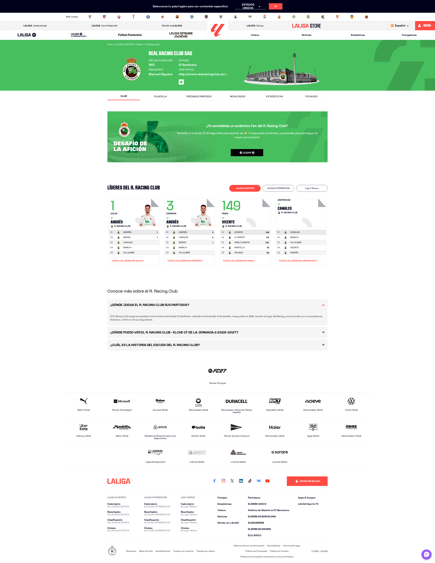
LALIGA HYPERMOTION (278, 188)
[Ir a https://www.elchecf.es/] (162, 16)
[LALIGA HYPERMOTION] (79, 35)
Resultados (237, 96)
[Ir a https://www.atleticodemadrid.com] (104, 16)
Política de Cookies (279, 551)
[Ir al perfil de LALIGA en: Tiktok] (250, 481)
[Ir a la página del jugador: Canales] (314, 212)
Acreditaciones (162, 551)
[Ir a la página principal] (217, 38)
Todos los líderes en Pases (238, 261)
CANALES (128, 242)
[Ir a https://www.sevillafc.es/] (337, 16)
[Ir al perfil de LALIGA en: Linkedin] (241, 481)
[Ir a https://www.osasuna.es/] (118, 16)
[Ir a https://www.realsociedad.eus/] (322, 16)
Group (255, 25)
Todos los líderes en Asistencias (297, 261)
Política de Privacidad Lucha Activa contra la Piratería (266, 557)
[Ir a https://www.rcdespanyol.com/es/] (279, 16)
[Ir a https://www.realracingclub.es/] (235, 16)
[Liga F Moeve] (130, 35)
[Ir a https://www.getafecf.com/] (191, 16)
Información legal (291, 545)
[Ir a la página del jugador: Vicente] (259, 212)
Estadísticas (358, 35)
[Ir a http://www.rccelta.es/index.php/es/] (133, 16)
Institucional (35, 25)
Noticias (306, 35)
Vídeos (255, 35)
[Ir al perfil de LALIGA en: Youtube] (267, 481)
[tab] (245, 188)
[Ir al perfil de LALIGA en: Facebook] (214, 481)
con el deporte (104, 25)
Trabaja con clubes (205, 551)
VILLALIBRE (128, 252)
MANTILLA (239, 247)
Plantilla (160, 96)
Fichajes (311, 96)
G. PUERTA (239, 237)
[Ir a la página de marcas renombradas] (112, 551)
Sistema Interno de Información (249, 545)
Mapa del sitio (146, 551)
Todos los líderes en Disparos (184, 261)
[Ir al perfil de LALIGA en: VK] (259, 481)
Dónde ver (172, 25)
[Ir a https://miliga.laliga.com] (425, 25)
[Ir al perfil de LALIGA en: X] (181, 82)
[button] (27, 35)
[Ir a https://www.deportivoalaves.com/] (148, 16)
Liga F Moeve (311, 188)
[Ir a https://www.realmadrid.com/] (308, 16)
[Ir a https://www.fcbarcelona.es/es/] (177, 16)
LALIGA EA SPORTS (245, 188)
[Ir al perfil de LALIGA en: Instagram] (223, 481)
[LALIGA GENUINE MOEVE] (181, 35)
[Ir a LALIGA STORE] (306, 25)
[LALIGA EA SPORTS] (27, 35)
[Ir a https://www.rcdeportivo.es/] (264, 16)
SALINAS (238, 252)
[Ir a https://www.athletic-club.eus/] (89, 16)
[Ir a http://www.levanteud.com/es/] (206, 16)
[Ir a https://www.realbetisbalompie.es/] (293, 16)
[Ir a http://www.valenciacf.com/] (351, 16)
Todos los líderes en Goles (127, 261)
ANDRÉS (294, 252)
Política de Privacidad (256, 551)
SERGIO (127, 237)
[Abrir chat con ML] (426, 554)
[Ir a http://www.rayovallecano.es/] (250, 16)
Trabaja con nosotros (183, 551)
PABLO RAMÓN (242, 242)
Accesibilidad (273, 545)
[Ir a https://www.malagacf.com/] (220, 16)
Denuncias (131, 551)
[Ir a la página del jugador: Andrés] (147, 212)
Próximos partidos (199, 96)
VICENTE (294, 247)
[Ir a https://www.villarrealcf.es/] (366, 16)
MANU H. (127, 247)
